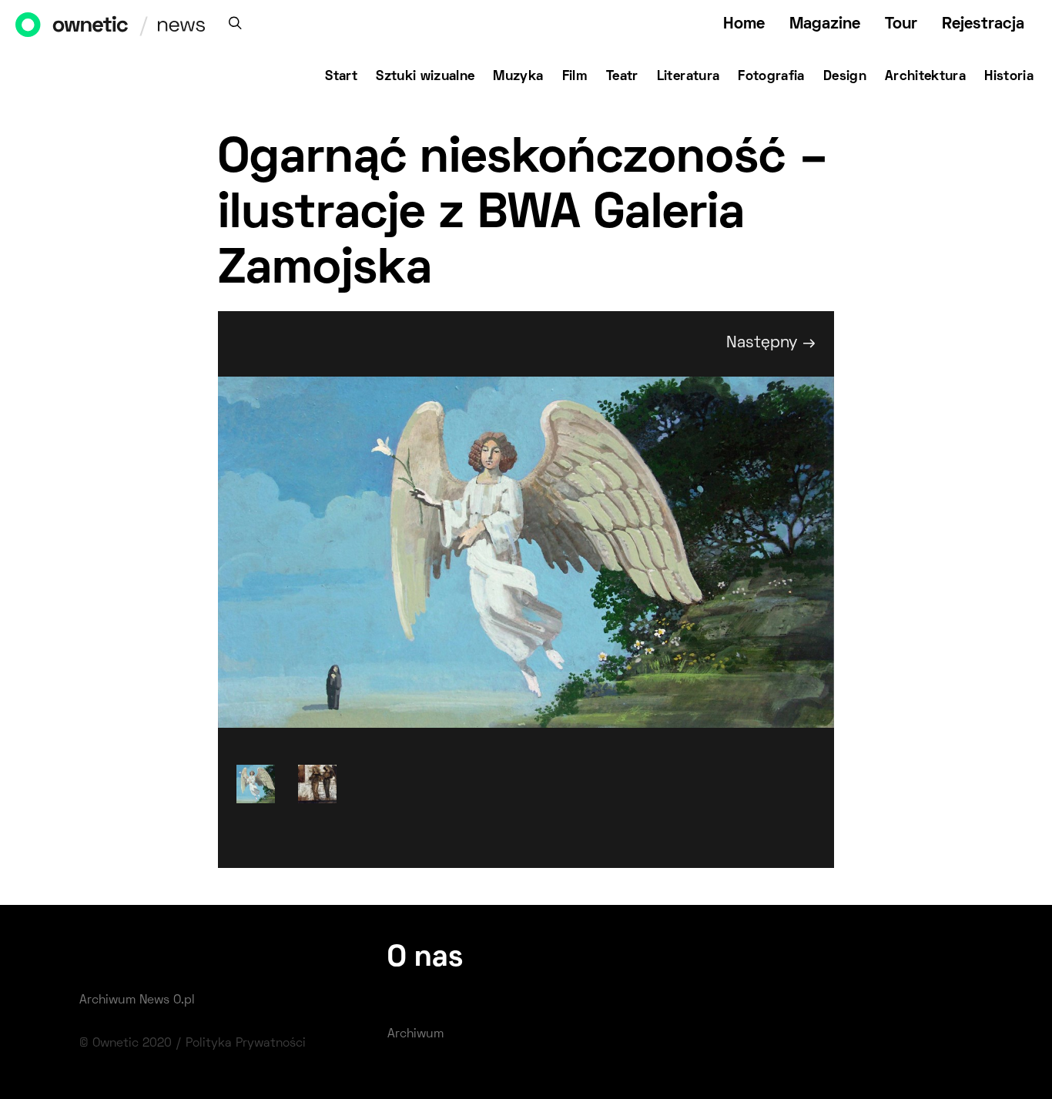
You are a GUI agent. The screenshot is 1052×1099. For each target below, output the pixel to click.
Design (844, 77)
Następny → (771, 343)
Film (575, 77)
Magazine (824, 24)
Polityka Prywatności (246, 1043)
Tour (901, 24)
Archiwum (415, 1034)
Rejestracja (983, 24)
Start (341, 77)
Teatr (622, 77)
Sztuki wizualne (425, 77)
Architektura (925, 77)
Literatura (688, 77)
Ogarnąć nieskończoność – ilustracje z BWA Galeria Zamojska (523, 215)
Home (744, 24)
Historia (1009, 77)
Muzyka (518, 77)
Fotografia (771, 77)
